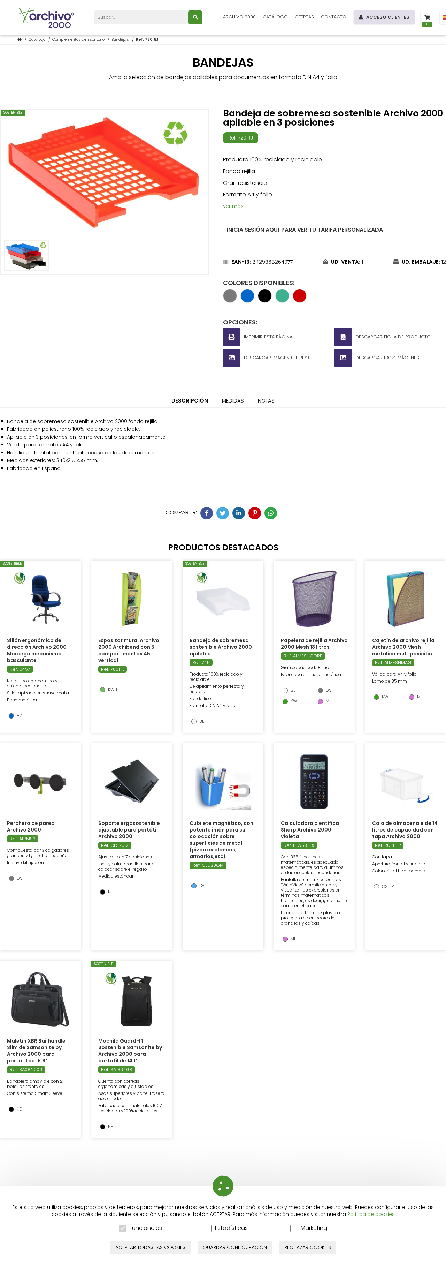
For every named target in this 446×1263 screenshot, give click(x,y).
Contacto (333, 17)
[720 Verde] (282, 300)
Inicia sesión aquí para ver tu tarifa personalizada (305, 230)
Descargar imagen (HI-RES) (276, 357)
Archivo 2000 (239, 17)
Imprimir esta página (268, 336)
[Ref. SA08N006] (40, 999)
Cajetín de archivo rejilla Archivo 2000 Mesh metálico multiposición (403, 647)
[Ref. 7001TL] (131, 599)
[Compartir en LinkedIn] (238, 513)
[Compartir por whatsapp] (270, 513)
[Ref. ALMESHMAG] (405, 599)
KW (293, 701)
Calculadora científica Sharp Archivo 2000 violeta (310, 830)
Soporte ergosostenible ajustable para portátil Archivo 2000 (129, 830)
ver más (233, 206)
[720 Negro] (265, 300)
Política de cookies (371, 1214)
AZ (19, 716)
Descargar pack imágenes (387, 357)
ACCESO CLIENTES (387, 17)
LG (201, 885)
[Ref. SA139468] (132, 999)
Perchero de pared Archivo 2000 (31, 826)
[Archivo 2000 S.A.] (47, 17)
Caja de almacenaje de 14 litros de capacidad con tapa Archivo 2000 (405, 830)
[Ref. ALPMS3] (40, 782)
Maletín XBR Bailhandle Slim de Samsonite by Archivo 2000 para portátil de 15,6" (36, 1050)
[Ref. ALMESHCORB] (314, 599)
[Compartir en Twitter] (222, 513)
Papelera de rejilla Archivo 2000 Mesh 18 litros (314, 644)
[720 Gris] (230, 300)
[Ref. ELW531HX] (314, 782)
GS (328, 690)
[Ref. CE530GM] (223, 782)
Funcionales (146, 1228)
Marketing (314, 1228)
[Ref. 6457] (40, 599)
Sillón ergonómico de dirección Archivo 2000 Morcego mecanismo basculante (37, 650)
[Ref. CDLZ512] (132, 782)
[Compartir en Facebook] (206, 513)
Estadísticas (231, 1228)
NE (110, 892)
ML (328, 701)
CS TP (387, 886)
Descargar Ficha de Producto (393, 336)
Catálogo (275, 17)
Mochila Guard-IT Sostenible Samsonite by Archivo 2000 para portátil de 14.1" (130, 1050)
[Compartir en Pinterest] (254, 513)
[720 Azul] (247, 300)
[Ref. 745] (223, 599)
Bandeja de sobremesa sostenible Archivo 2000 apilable (221, 647)
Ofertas (304, 17)
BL (201, 721)
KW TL (113, 689)
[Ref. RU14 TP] (405, 782)
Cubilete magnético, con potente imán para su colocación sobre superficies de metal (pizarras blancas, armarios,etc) (221, 840)
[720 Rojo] (300, 300)
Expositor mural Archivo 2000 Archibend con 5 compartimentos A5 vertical (128, 650)
